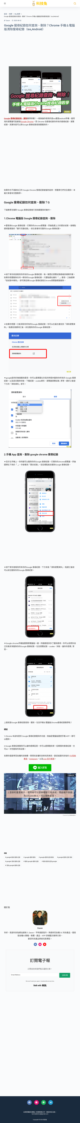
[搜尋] (75, 3)
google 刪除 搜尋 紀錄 (12, 857)
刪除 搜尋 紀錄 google (49, 861)
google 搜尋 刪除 (30, 857)
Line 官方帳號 (48, 759)
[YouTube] (44, 944)
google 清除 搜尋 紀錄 (12, 861)
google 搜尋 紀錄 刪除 (46, 857)
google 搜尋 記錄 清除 (64, 857)
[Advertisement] (40, 47)
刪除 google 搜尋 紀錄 (31, 861)
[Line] (43, 1102)
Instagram (33, 759)
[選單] (5, 3)
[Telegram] (50, 1102)
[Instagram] (40, 944)
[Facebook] (35, 944)
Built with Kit (40, 985)
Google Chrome (27, 121)
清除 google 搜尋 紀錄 (12, 865)
